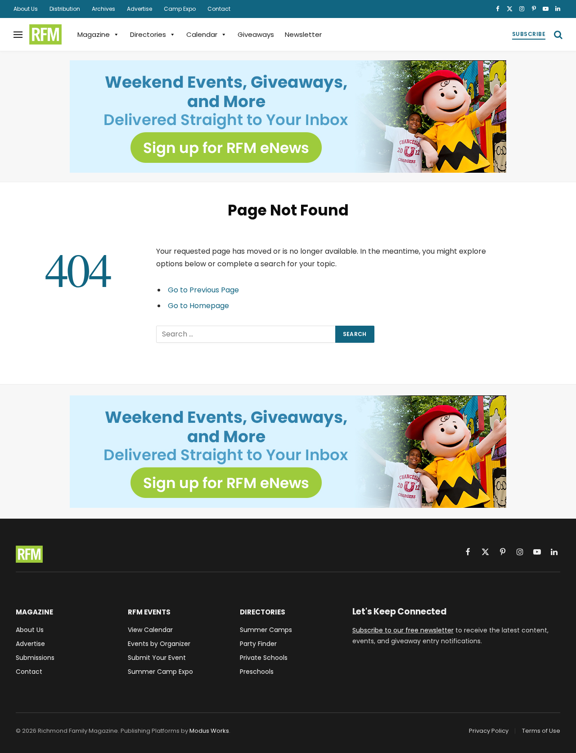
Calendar (201, 34)
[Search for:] (246, 334)
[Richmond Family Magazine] (45, 34)
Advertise (139, 9)
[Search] (557, 34)
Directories (148, 34)
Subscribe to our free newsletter (403, 630)
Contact (218, 9)
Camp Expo (180, 9)
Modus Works (209, 730)
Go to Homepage (198, 305)
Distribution (65, 9)
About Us (26, 9)
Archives (103, 9)
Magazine (93, 34)
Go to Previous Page (203, 290)
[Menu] (18, 34)
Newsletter (303, 34)
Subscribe (528, 34)
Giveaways (256, 34)
